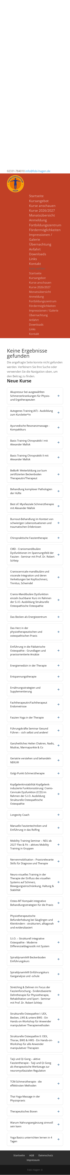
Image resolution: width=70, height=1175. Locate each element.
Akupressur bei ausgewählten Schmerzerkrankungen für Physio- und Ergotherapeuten (30, 395)
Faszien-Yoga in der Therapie (27, 717)
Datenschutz (45, 1155)
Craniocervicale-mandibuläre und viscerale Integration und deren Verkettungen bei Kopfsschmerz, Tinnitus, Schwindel (29, 577)
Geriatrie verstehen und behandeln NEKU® (30, 760)
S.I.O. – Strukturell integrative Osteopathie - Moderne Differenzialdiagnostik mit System (29, 942)
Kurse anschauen (42, 205)
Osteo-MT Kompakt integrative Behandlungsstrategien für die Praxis (31, 903)
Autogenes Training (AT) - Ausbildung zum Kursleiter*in (31, 412)
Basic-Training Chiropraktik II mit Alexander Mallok (29, 457)
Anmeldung (38, 220)
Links (33, 259)
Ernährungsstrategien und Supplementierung (25, 689)
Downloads (37, 254)
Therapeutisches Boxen (23, 1111)
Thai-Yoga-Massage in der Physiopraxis (25, 1098)
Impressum (33, 1160)
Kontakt (35, 263)
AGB (31, 1155)
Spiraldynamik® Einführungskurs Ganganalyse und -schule (29, 974)
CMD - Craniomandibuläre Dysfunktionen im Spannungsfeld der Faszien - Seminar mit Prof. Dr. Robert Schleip (32, 554)
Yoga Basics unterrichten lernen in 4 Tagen (31, 1139)
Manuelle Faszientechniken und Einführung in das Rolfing (28, 827)
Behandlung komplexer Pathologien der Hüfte (31, 491)
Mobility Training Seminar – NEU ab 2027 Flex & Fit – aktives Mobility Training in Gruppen (31, 844)
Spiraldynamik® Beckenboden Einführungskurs (28, 959)
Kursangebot (39, 201)
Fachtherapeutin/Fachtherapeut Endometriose (28, 704)
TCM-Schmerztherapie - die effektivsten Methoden (26, 1083)
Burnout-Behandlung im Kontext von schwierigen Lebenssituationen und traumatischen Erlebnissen (31, 522)
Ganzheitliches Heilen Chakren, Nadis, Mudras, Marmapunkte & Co (32, 745)
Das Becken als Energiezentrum (28, 616)
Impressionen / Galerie (43, 310)
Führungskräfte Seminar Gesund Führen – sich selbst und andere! (29, 730)
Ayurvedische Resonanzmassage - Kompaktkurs (29, 427)
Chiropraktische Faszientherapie (29, 538)
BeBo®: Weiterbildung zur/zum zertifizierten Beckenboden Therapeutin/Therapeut (28, 474)
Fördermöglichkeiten (45, 230)
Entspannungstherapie (23, 676)
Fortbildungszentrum (45, 225)
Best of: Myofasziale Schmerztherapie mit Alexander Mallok (32, 506)
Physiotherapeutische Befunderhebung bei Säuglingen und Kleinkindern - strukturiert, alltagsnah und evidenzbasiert (32, 921)
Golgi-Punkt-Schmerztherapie (27, 773)
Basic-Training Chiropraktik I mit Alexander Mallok (29, 442)
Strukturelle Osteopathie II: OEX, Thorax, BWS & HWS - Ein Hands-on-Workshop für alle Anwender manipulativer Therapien (31, 1042)
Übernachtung (40, 244)
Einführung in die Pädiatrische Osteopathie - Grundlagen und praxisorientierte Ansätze (28, 650)
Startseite (36, 196)
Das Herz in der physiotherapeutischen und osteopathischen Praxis (26, 631)
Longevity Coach (19, 814)
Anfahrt (35, 249)
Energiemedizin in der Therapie (28, 665)
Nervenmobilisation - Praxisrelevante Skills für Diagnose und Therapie (32, 861)
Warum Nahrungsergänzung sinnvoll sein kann (31, 1124)
